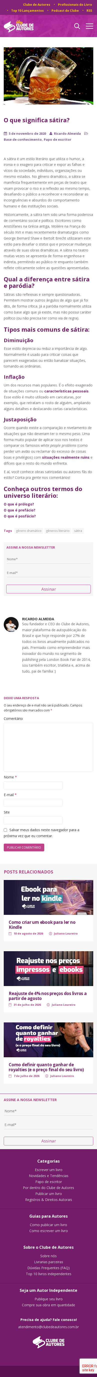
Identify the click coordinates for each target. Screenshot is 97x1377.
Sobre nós (48, 1256)
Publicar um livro (48, 1193)
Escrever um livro (48, 1170)
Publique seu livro (49, 1299)
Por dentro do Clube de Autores (48, 1187)
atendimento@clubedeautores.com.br (48, 1327)
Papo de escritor (57, 139)
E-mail (10, 794)
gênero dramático (29, 531)
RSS (89, 10)
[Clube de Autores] (48, 1339)
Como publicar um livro (48, 1225)
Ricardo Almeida (67, 133)
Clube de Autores (36, 4)
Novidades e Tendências (48, 1176)
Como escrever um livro (48, 1231)
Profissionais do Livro (75, 4)
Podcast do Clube (65, 10)
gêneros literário (58, 531)
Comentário (13, 718)
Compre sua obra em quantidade (48, 1305)
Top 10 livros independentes (48, 1274)
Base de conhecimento (23, 139)
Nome (10, 777)
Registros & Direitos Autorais (48, 1199)
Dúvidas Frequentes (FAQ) (48, 1268)
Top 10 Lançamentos (27, 10)
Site (7, 812)
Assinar (48, 589)
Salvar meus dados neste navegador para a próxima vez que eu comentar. (41, 832)
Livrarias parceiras (48, 1262)
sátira (78, 531)
